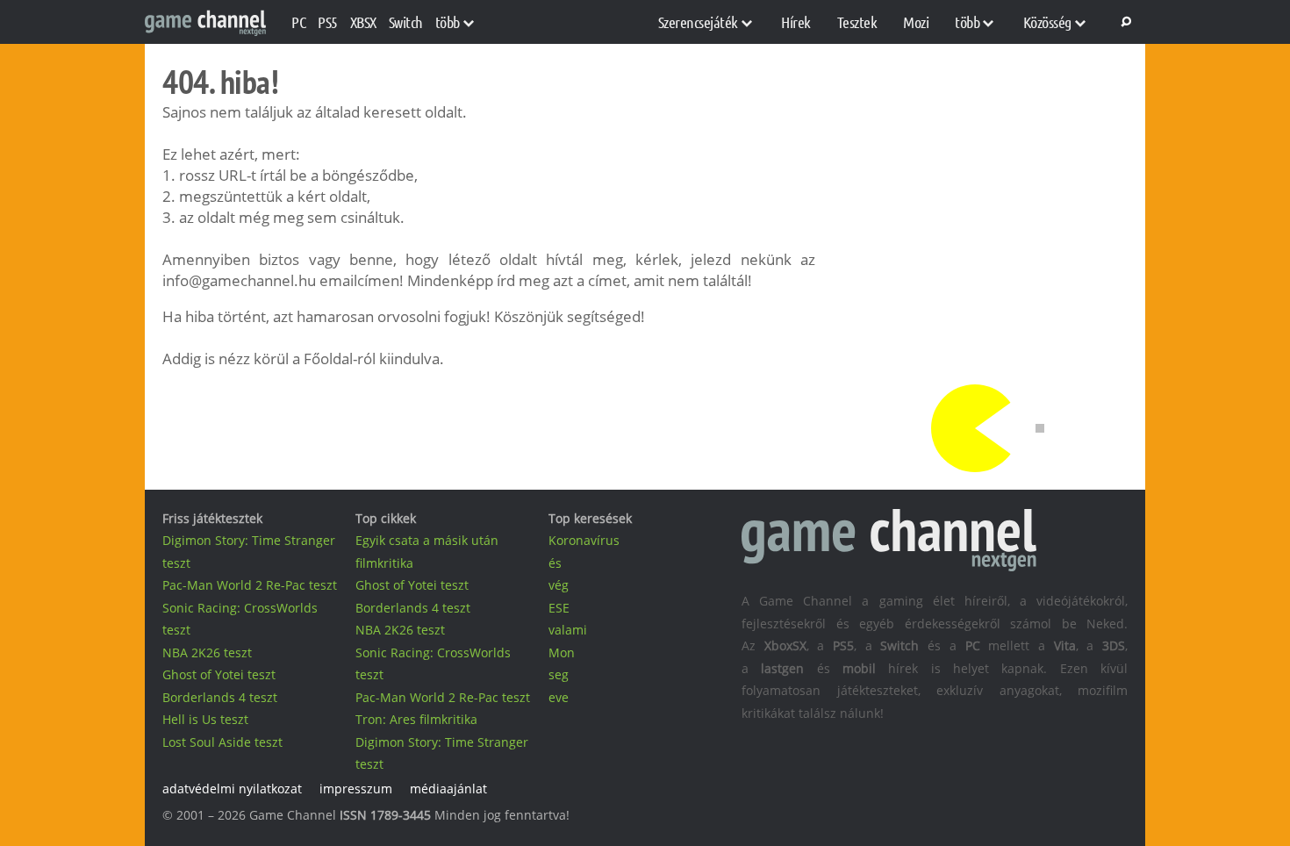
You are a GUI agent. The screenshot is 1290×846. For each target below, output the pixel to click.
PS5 (328, 22)
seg (558, 674)
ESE (559, 607)
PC (298, 22)
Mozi (915, 22)
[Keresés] (1123, 22)
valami (567, 629)
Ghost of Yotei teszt (219, 674)
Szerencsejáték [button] (698, 22)
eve (558, 697)
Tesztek (857, 22)
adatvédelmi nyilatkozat (232, 788)
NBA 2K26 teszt (207, 652)
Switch (406, 22)
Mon (561, 652)
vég (558, 585)
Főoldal (328, 358)
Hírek (796, 22)
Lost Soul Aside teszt (222, 742)
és (555, 563)
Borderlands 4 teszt (219, 697)
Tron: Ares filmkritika (416, 719)
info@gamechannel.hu (239, 280)
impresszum (355, 788)
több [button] (447, 22)
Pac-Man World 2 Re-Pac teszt (249, 585)
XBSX (363, 22)
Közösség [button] (1047, 22)
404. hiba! (220, 81)
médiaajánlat (448, 788)
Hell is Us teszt (205, 719)
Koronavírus (584, 540)
